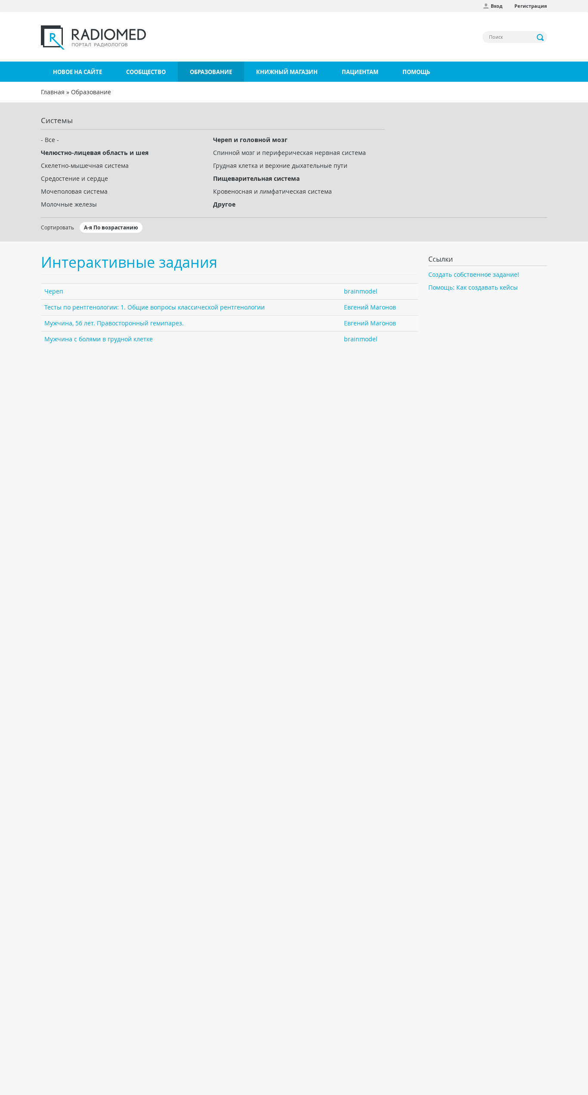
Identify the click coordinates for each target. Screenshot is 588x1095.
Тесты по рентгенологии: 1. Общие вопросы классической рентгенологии (154, 307)
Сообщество (146, 72)
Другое (224, 204)
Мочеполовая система (74, 191)
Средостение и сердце (74, 178)
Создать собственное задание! (473, 274)
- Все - (50, 140)
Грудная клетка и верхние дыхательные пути (280, 165)
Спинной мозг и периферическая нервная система (289, 152)
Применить (540, 37)
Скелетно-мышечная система (85, 165)
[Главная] (93, 37)
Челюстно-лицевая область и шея (95, 152)
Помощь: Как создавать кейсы (473, 287)
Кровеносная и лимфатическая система (272, 191)
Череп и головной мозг (250, 140)
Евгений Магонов (370, 307)
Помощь (416, 72)
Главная (53, 92)
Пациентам (360, 72)
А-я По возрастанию (111, 227)
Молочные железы (69, 204)
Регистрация (530, 6)
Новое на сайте (77, 72)
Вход (496, 6)
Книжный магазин (287, 72)
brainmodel (361, 291)
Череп (53, 291)
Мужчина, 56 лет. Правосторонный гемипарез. (114, 323)
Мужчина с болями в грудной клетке (98, 339)
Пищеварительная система (256, 178)
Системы (57, 120)
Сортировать (57, 227)
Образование (211, 72)
